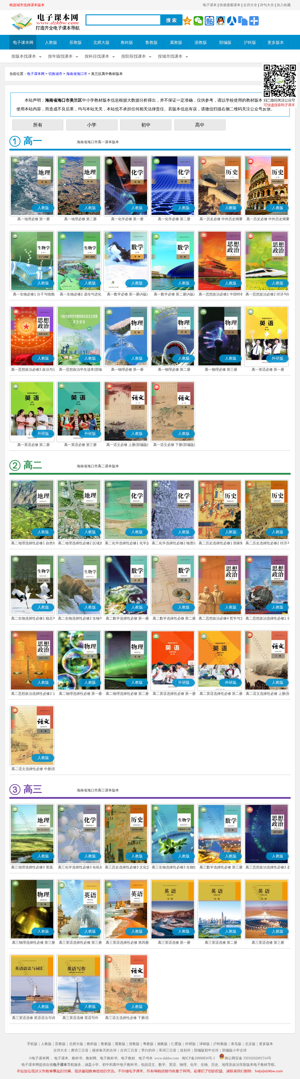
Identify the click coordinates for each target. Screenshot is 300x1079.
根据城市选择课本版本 (27, 5)
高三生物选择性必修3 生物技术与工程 (174, 868)
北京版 (250, 1044)
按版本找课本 (23, 56)
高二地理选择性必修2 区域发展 (80, 543)
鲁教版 (151, 42)
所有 (37, 124)
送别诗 (185, 1050)
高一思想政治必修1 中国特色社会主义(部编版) (221, 294)
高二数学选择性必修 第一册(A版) (127, 619)
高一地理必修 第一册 (33, 219)
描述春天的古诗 (104, 1050)
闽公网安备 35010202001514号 (248, 1058)
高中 (199, 124)
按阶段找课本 (133, 56)
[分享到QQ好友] (220, 20)
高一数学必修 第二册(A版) (174, 294)
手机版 (32, 1044)
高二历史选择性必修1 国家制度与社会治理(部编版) (221, 543)
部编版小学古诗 (234, 1050)
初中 (146, 124)
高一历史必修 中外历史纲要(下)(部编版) (267, 219)
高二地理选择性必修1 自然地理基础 (33, 543)
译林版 (204, 1044)
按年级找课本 (60, 56)
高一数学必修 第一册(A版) (127, 294)
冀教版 (176, 42)
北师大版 (101, 42)
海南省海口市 (76, 74)
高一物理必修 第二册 (174, 369)
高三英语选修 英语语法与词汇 (33, 1018)
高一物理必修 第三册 (221, 369)
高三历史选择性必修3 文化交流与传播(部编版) (127, 868)
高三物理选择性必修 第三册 (33, 943)
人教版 (51, 42)
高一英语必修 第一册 (268, 369)
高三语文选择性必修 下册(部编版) (127, 1018)
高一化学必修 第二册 (174, 219)
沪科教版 (220, 1044)
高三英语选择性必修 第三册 (80, 943)
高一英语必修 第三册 (80, 445)
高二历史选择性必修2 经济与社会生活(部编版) (268, 543)
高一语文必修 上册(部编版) (127, 445)
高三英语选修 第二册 (221, 943)
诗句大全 (267, 5)
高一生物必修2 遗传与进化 (80, 294)
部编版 (225, 42)
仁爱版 (176, 1044)
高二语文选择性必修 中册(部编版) (33, 769)
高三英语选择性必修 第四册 (127, 943)
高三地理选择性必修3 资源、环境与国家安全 (33, 868)
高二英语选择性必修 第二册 (221, 694)
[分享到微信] (198, 20)
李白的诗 (148, 1050)
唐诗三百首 (79, 1050)
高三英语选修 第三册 (268, 943)
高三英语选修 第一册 (174, 943)
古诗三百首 (129, 1050)
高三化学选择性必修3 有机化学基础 (80, 868)
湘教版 (162, 1044)
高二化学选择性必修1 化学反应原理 (127, 543)
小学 (91, 124)
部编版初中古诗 (206, 1050)
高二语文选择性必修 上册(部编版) (268, 694)
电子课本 (210, 5)
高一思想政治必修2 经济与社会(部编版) (268, 294)
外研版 (190, 1044)
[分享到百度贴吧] (209, 20)
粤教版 (148, 1044)
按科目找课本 (97, 56)
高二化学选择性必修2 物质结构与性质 (174, 543)
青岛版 (236, 1044)
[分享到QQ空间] (187, 20)
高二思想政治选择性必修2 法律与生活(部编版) (33, 694)
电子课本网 (23, 42)
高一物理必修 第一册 (127, 369)
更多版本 (275, 42)
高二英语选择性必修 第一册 (174, 694)
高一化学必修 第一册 (127, 219)
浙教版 (201, 42)
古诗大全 (250, 5)
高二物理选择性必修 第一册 (80, 694)
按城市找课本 (170, 56)
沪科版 (250, 42)
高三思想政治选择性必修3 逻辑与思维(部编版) (268, 868)
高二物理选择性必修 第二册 (127, 694)
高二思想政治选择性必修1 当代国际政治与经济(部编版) (268, 619)
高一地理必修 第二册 (80, 219)
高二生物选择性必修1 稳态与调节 (33, 619)
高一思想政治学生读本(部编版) (80, 370)
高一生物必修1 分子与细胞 (33, 294)
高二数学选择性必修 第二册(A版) (174, 619)
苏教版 (75, 42)
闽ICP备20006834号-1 (198, 1058)
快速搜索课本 (230, 5)
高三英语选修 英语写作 (80, 1018)
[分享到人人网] (231, 20)
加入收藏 (284, 5)
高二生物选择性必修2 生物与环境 (80, 619)
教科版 (127, 42)
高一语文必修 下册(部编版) (174, 445)
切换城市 (55, 74)
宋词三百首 (167, 1050)
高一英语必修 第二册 (33, 445)
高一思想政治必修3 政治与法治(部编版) (33, 370)
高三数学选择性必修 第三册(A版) (221, 868)
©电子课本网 (39, 1058)
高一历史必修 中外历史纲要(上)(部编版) (221, 219)
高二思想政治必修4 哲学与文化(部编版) (221, 619)
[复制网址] (243, 20)
